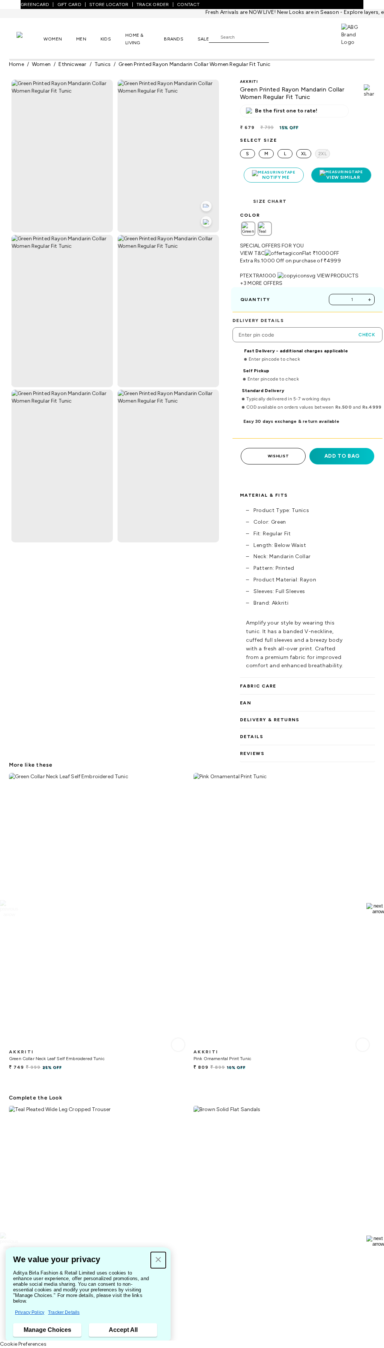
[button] (158, 1260)
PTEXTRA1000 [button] (258, 276)
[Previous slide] (9, 909)
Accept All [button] (123, 1330)
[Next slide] (375, 909)
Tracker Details (64, 1312)
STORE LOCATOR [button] (108, 4)
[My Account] (299, 36)
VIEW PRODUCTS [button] (338, 276)
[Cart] (320, 36)
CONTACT (188, 4)
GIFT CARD (69, 4)
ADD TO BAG (342, 456)
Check (366, 334)
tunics (102, 64)
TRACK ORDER (152, 4)
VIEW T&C (252, 253)
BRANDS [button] (173, 39)
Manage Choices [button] (47, 1330)
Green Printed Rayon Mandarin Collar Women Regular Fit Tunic (194, 64)
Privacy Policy (29, 1312)
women (41, 64)
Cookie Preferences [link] (23, 1344)
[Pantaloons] (30, 38)
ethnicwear (72, 64)
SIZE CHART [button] (269, 201)
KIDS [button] (105, 39)
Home (16, 64)
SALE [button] (203, 39)
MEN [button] (81, 39)
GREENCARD (35, 4)
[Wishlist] (278, 37)
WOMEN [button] (53, 39)
